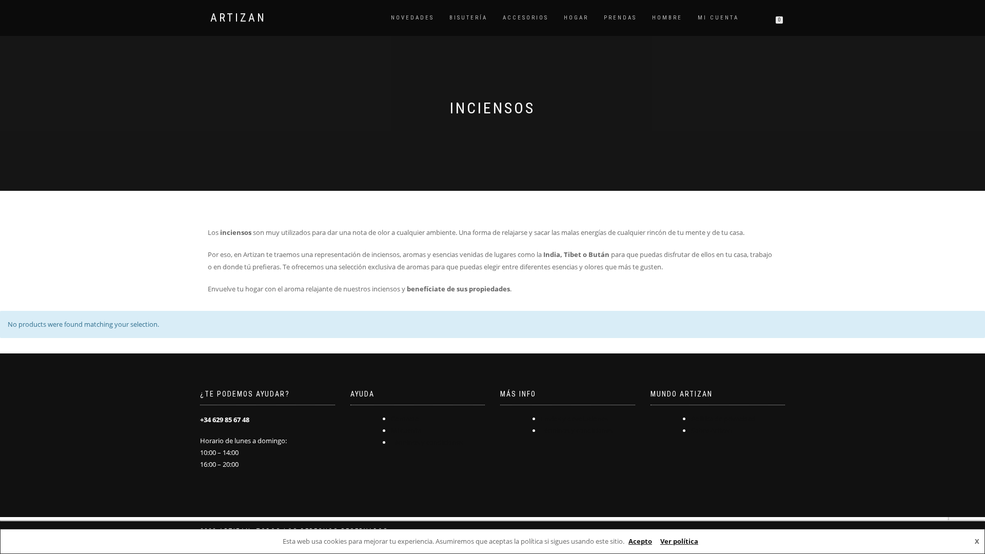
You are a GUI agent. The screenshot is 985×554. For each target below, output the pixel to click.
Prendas (620, 17)
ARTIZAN (238, 18)
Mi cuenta (406, 430)
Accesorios (525, 17)
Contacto (405, 418)
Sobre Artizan (711, 430)
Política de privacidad (723, 418)
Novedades (412, 17)
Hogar (576, 17)
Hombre (667, 17)
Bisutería (468, 17)
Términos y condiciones (427, 442)
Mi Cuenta (718, 17)
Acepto (640, 541)
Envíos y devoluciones (574, 418)
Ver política (679, 541)
